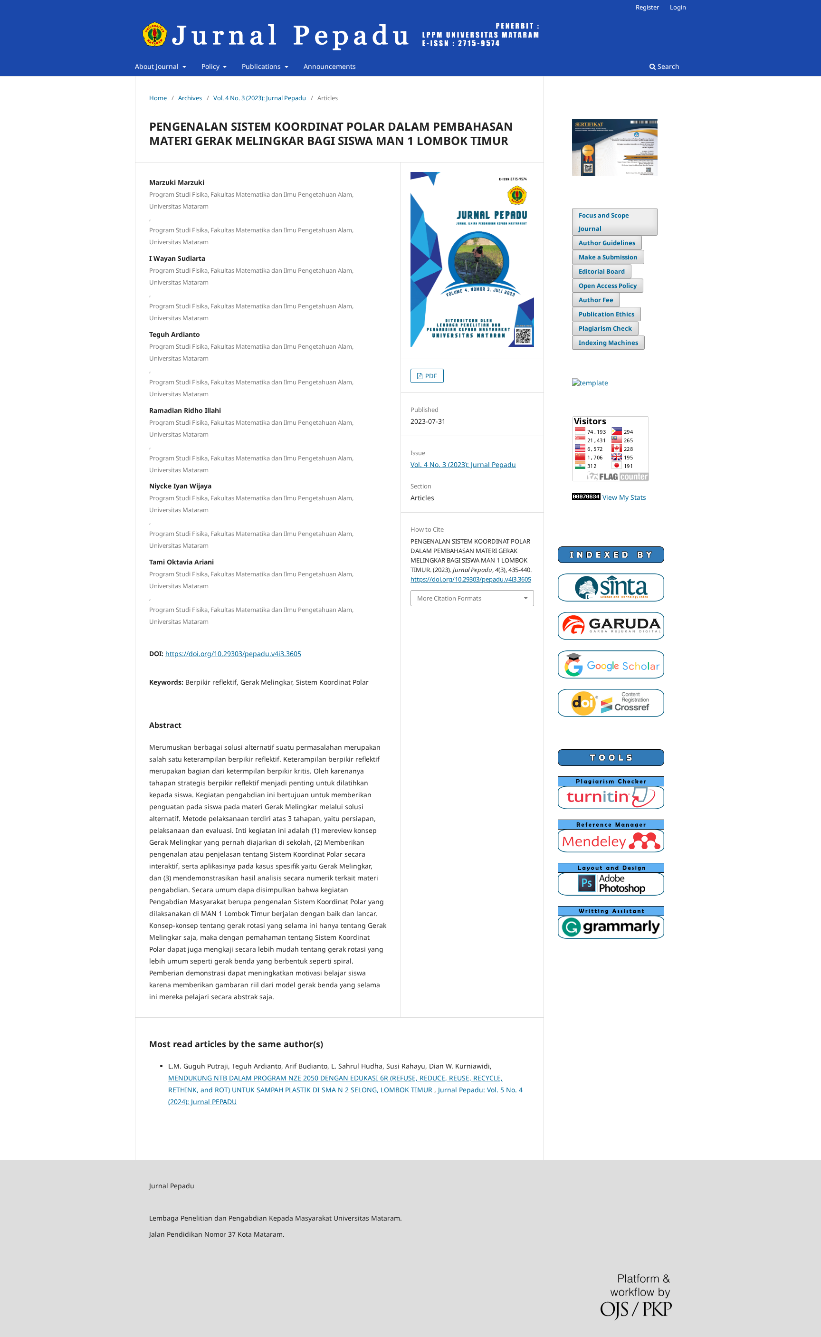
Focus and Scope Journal (604, 222)
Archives (190, 98)
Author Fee (596, 300)
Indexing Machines (608, 342)
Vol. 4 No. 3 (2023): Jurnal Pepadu (259, 98)
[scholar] (611, 675)
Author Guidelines (607, 243)
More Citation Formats (449, 598)
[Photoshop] (611, 893)
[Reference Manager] (611, 849)
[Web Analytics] (586, 497)
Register (647, 7)
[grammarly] (611, 936)
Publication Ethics (606, 314)
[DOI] (611, 714)
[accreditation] (611, 598)
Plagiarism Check (605, 328)
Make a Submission (608, 257)
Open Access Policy (608, 285)
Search (667, 66)
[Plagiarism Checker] (611, 806)
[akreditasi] (615, 173)
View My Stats (624, 497)
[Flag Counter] (610, 478)
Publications (262, 66)
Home (158, 98)
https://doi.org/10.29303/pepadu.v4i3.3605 (233, 653)
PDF (430, 376)
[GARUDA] (611, 637)
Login (678, 7)
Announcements (330, 66)
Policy (211, 66)
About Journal (158, 66)
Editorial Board (602, 271)
